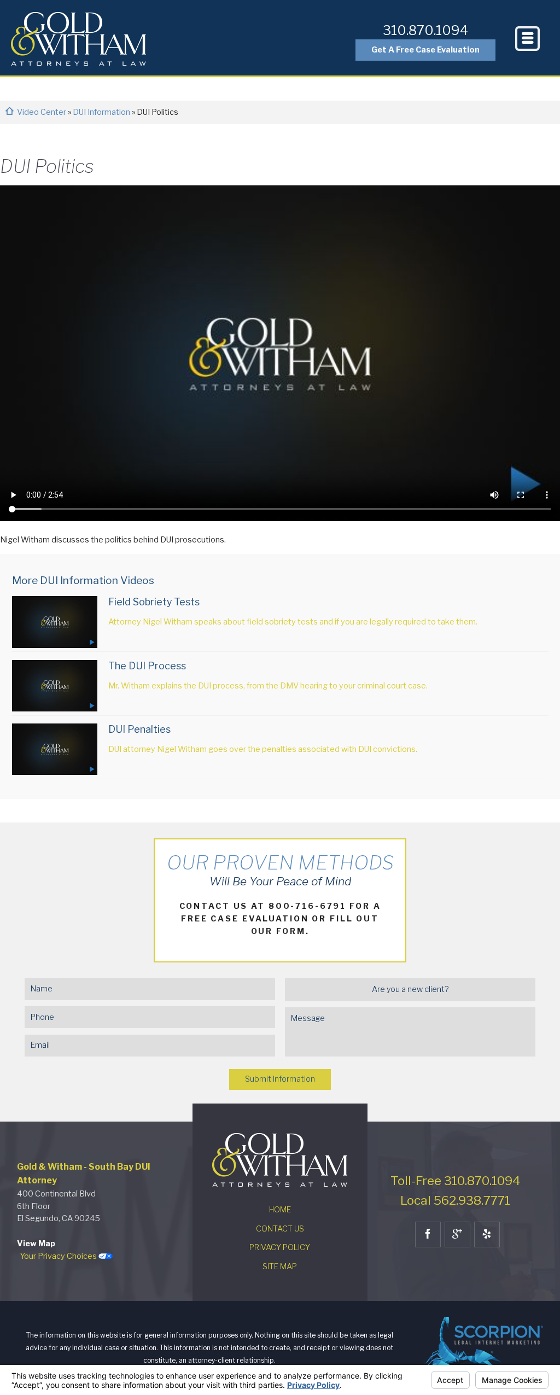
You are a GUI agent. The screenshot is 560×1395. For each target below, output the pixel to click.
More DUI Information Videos (83, 580)
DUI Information (102, 112)
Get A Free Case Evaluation (425, 50)
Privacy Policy (279, 1247)
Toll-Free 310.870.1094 (455, 1180)
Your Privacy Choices (59, 1256)
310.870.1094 (425, 30)
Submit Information (280, 1079)
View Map (36, 1243)
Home (280, 1210)
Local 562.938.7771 (455, 1200)
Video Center (42, 112)
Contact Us (280, 1229)
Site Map (279, 1266)
